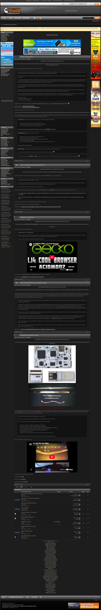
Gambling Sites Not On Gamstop (50, 570)
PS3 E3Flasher (4, 37)
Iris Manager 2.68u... (5, 212)
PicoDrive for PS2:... (5, 224)
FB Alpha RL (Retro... (5, 188)
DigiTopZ (3, 32)
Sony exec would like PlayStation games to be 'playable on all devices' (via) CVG (38, 329)
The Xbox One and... (5, 200)
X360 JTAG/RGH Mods (5, 173)
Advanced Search (95, 21)
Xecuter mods (4, 164)
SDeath (77, 519)
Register (63, 4)
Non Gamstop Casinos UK (50, 567)
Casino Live (50, 582)
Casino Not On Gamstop (50, 566)
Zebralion (23, 495)
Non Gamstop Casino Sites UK (50, 572)
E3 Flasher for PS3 (5, 163)
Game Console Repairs (5, 168)
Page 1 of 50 (18, 486)
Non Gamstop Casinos (50, 549)
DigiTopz (31, 156)
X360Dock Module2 (5, 35)
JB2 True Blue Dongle (5, 69)
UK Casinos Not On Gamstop (50, 551)
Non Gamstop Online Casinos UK (50, 559)
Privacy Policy (34, 597)
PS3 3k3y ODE (4, 140)
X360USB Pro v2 (4, 131)
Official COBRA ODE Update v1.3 (28, 517)
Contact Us (4, 597)
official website (20, 411)
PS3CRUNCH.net (16, 606)
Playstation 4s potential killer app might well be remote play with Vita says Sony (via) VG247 (41, 206)
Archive (27, 597)
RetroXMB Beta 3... (5, 242)
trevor (22, 527)
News (4, 18)
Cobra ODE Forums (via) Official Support (31, 107)
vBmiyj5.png (52, 226)
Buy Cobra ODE (4, 34)
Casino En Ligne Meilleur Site (50, 573)
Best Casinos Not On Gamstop (50, 558)
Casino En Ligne (50, 589)
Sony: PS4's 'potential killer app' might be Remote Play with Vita (32, 165)
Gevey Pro (3, 178)
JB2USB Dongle (4, 71)
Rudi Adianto (24, 537)
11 (26, 486)
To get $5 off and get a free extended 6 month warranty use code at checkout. (37, 129)
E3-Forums (25, 481)
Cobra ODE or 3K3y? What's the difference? (30, 498)
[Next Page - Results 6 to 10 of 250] (29, 487)
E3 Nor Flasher (4, 143)
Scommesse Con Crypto (50, 583)
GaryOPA (28, 59)
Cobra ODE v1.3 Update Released (26, 57)
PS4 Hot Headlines (5, 197)
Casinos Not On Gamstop (50, 543)
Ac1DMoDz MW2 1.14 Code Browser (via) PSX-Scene (32, 277)
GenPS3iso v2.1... (4, 206)
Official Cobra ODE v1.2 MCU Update (29, 512)
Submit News (26, 18)
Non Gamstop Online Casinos (51, 561)
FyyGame (3, 67)
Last (31, 487)
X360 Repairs (4, 176)
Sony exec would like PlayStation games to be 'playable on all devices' (33, 283)
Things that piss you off (26, 521)
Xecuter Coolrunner (5, 134)
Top (40, 597)
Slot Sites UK (50, 568)
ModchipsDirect (4, 148)
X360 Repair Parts (5, 171)
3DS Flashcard (4, 40)
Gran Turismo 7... (4, 236)
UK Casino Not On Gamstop (50, 552)
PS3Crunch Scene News (6, 191)
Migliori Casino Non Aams (50, 544)
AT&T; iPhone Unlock (5, 184)
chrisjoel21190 (24, 509)
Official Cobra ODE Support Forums (60, 103)
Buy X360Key (4, 132)
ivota (78, 533)
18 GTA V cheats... (5, 230)
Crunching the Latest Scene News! (16, 597)
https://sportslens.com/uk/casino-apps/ (65, 306)
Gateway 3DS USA (5, 150)
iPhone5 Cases (4, 39)
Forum (10, 18)
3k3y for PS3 (4, 159)
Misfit (22, 523)
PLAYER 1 (77, 514)
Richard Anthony (75, 495)
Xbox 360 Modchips (5, 74)
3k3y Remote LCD (5, 142)
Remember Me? (91, 4)
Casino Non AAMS (50, 547)
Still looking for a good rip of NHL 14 (28, 503)
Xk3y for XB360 (4, 160)
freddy (77, 528)
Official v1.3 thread (37, 103)
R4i (2, 135)
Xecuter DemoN (4, 129)
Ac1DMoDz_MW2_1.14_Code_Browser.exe (30, 274)
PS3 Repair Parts (4, 172)
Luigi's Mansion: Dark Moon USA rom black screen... (32, 493)
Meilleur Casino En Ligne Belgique (50, 577)
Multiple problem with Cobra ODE (28, 526)
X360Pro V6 (3, 36)
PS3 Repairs (3, 174)
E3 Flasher (3, 73)
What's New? (18, 18)
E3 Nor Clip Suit (4, 144)
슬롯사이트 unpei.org (57, 318)
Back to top (96, 600)
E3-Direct (38, 411)
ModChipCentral (4, 137)
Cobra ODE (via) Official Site (28, 106)
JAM (22, 532)
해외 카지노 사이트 (50, 581)
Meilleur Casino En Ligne (50, 590)
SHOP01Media (21, 149)
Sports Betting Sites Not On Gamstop (50, 576)
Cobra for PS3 (4, 161)
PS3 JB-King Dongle (5, 70)
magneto (23, 518)
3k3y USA (3, 153)
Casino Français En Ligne (50, 585)
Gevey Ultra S (4, 181)
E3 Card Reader (4, 145)
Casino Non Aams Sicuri (50, 586)
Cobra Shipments (24, 507)
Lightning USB (4, 182)
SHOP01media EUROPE (5, 157)
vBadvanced (50, 540)
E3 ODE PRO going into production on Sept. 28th (29, 335)
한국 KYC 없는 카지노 (50, 580)
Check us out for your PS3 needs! (25, 145)
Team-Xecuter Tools (5, 169)
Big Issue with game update (26, 531)
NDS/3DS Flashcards (5, 165)
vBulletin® (8, 603)
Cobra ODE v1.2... (5, 218)
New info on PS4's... (5, 194)
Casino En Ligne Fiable (50, 548)
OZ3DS (35, 156)
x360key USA (4, 152)
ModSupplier (3, 127)
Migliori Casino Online (50, 546)
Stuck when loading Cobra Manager (28, 535)
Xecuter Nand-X (4, 130)
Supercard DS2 (4, 155)
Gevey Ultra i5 (4, 180)
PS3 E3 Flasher (4, 139)
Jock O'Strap (76, 523)
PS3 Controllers (4, 75)
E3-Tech (22, 476)
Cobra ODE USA (4, 151)
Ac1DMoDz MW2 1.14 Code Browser (27, 217)
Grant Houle (23, 499)
